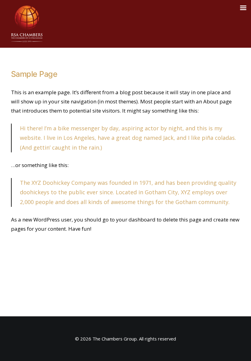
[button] (240, 24)
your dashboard (135, 219)
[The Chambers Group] (27, 24)
